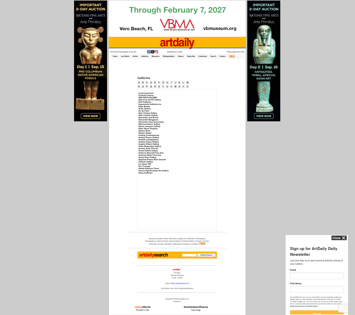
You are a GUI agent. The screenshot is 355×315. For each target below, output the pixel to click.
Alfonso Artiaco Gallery (149, 124)
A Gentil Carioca (146, 95)
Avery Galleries (145, 173)
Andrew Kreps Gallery (148, 142)
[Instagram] (156, 53)
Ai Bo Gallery (144, 108)
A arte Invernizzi (145, 93)
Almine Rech (144, 131)
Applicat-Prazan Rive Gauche (152, 159)
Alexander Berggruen (148, 120)
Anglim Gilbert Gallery (148, 144)
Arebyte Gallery (145, 162)
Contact (222, 56)
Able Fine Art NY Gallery (149, 100)
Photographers (169, 56)
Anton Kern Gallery (147, 157)
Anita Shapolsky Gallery (149, 146)
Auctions (199, 241)
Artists (135, 56)
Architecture (190, 239)
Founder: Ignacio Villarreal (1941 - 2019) (177, 275)
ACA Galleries (144, 102)
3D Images (185, 244)
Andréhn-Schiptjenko (148, 139)
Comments (202, 56)
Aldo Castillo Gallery (148, 115)
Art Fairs (206, 241)
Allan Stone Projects (148, 128)
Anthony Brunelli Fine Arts (150, 153)
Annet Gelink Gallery (148, 151)
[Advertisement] (177, 67)
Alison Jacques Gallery (149, 126)
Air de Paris (143, 111)
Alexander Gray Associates (151, 122)
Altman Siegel (144, 133)
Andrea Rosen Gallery (148, 137)
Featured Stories (188, 241)
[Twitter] (152, 53)
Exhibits (160, 239)
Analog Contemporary (148, 135)
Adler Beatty (144, 106)
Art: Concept (144, 166)
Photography (200, 239)
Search (213, 56)
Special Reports (175, 241)
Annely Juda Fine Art (148, 148)
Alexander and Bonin (148, 117)
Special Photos (163, 241)
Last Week (125, 56)
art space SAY (144, 164)
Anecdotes (153, 244)
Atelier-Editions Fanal (148, 168)
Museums (155, 56)
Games (181, 56)
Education (168, 244)
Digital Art (181, 239)
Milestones (173, 239)
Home (115, 56)
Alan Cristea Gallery (147, 113)
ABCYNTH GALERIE (147, 97)
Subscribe (191, 56)
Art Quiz (161, 244)
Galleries (144, 56)
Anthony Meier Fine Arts (149, 155)
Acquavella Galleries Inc (149, 104)
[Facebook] (149, 53)
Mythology (177, 244)
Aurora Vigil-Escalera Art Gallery (153, 170)
